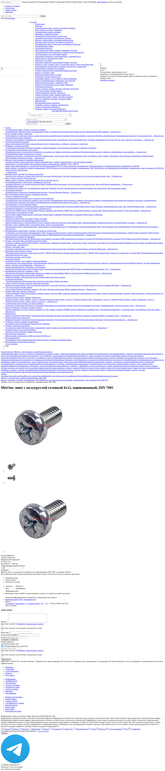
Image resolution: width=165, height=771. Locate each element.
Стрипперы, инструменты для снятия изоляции (105, 243)
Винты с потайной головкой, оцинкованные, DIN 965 (32, 168)
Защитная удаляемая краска (41, 249)
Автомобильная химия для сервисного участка (53, 38)
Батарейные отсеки (12, 324)
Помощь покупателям (13, 697)
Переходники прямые (13, 215)
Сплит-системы (11, 344)
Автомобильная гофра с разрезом (44, 132)
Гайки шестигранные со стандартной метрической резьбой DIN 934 (37, 166)
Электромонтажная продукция (17, 142)
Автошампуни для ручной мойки (69, 140)
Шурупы (51, 376)
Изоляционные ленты (13, 227)
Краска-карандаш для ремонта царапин (68, 249)
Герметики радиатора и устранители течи (21, 156)
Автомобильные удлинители (16, 192)
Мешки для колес (128, 223)
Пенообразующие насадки (91, 152)
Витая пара (9, 269)
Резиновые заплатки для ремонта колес (60, 316)
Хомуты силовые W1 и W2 (38, 310)
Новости (8, 673)
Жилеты (66, 192)
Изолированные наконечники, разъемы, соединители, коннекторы (60, 66)
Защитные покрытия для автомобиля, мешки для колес (56, 62)
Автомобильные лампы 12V (16, 188)
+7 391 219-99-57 (32, 121)
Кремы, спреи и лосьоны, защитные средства (22, 180)
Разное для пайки (26, 219)
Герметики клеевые (65, 306)
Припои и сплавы (12, 219)
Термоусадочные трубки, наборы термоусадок (52, 95)
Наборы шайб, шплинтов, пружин (52, 277)
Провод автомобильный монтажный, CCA (92, 269)
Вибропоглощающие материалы (17, 320)
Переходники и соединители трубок (49, 58)
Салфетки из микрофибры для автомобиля (118, 152)
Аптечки (51, 192)
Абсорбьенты (10, 273)
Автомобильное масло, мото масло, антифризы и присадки (57, 44)
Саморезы (33, 376)
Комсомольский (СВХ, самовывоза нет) (20, 599)
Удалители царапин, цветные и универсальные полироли (107, 263)
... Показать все (115, 132)
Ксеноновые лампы (118, 188)
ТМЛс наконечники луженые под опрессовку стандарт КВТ (117, 253)
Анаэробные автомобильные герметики (55, 136)
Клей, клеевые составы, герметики (48, 30)
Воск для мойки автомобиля (94, 140)
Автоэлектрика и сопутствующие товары (51, 54)
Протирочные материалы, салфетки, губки (51, 83)
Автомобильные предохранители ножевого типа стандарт (27, 200)
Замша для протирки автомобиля (68, 152)
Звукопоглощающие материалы (43, 320)
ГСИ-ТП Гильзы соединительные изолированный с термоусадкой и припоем (117, 233)
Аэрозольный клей (144, 136)
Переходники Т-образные (72, 215)
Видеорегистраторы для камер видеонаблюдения (52, 340)
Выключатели (36, 324)
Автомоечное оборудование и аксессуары (51, 36)
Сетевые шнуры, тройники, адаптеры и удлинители (68, 144)
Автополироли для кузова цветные (18, 263)
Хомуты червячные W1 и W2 (16, 310)
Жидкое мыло (57, 176)
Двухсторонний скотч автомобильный (116, 227)
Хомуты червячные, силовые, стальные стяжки (53, 99)
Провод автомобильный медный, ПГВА (60, 269)
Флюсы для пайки (40, 219)
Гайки (7, 166)
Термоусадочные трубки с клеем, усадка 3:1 (56, 299)
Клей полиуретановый (82, 306)
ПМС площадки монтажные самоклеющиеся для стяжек (79, 293)
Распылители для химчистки (44, 152)
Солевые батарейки (48, 148)
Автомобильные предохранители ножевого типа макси (57, 202)
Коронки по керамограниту (15, 285)
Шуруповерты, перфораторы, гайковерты (44, 243)
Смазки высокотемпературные (83, 328)
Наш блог (9, 691)
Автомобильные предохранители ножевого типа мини (122, 200)
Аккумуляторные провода (15, 206)
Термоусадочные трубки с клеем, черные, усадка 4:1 (25, 301)
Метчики (115, 285)
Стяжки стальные (56, 310)
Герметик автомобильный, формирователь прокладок (116, 136)
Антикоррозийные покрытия (44, 263)
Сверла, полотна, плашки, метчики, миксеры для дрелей (56, 89)
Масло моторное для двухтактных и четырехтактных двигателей (79, 184)
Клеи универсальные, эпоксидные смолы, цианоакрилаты (60, 156)
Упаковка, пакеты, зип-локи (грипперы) (50, 109)
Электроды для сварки (45, 281)
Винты (8, 168)
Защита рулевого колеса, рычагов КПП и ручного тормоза (27, 223)
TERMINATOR (11, 681)
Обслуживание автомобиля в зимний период (136, 156)
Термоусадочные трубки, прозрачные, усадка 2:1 (92, 299)
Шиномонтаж (40, 101)
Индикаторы (25, 324)
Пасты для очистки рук (49, 180)
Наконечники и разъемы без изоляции (49, 68)
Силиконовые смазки (42, 328)
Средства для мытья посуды (73, 176)
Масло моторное (47, 184)
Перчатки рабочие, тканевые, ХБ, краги (31, 289)
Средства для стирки (43, 176)
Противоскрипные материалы (66, 320)
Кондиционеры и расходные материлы (20, 342)
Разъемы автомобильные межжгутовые (80, 206)
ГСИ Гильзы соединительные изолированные (23, 233)
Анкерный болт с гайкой (49, 162)
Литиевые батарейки (33, 148)
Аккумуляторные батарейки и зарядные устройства (76, 148)
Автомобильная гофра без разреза (18, 132)
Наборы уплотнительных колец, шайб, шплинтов (54, 85)
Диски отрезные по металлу (112, 211)
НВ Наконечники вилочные (16, 239)
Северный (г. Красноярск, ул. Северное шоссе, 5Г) (24, 603)
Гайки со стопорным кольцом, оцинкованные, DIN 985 (118, 166)
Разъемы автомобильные (55, 206)
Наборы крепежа (90, 376)
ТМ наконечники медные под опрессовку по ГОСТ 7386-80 (28, 253)
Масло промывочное (112, 184)
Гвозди (8, 170)
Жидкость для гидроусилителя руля (27, 184)
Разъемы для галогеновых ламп (99, 188)
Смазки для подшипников (61, 328)
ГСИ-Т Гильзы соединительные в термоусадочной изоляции (64, 233)
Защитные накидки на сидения (109, 223)
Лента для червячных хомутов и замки (145, 310)
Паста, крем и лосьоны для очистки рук (20, 178)
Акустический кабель (36, 269)
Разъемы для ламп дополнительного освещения (68, 188)
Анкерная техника (12, 162)
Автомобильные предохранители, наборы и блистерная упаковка (76, 200)
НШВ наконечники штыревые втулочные (76, 239)
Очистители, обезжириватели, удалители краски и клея (112, 306)
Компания (9, 667)
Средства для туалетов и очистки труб (20, 176)
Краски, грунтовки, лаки (44, 73)
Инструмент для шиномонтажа (33, 316)
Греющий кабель (20, 269)
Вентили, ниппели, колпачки (87, 316)
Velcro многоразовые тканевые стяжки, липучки (38, 293)
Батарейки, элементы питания (46, 34)
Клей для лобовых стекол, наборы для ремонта (101, 156)
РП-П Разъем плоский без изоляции (134, 239)
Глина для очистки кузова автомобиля (70, 263)
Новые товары (10, 699)
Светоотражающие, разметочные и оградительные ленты (44, 227)
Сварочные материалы (44, 87)
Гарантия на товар (12, 687)
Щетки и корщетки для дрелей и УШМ (54, 211)
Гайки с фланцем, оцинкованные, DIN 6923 (80, 166)
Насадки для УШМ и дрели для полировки (21, 211)
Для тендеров (10, 683)
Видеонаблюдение (12, 338)
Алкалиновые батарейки (14, 148)
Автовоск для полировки (15, 140)
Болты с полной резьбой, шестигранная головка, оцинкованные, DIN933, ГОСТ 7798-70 (45, 164)
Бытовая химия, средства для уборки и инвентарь (54, 42)
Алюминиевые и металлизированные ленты (84, 227)
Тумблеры (46, 324)
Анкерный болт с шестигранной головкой (76, 162)
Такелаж (81, 376)
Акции (8, 128)
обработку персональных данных (30, 624)
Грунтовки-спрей (12, 249)
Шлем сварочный (29, 281)
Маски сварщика (71, 289)
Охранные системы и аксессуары (48, 77)
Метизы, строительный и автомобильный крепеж (54, 40)
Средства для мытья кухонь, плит (97, 176)
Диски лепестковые (131, 211)
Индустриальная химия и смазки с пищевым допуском (56, 50)
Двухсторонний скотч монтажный (144, 227)
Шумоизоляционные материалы (47, 103)
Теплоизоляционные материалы (91, 320)
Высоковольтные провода (36, 206)
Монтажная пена (50, 306)
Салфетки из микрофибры (54, 273)
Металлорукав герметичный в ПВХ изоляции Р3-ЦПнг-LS (28, 336)
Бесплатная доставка (13, 711)
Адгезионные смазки (13, 328)
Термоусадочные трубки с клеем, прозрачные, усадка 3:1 (132, 299)
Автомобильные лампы (44, 46)
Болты (7, 164)
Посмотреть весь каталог (65, 111)
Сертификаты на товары (14, 703)
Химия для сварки (61, 281)
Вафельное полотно (92, 273)
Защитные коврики (89, 223)
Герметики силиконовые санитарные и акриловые (24, 306)
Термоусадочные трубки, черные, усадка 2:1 (22, 299)
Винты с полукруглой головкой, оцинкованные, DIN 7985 (75, 168)
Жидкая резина (25, 249)
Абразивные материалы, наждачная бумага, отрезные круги (58, 56)
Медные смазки (28, 328)
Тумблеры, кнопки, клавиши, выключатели (51, 105)
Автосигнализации (12, 259)
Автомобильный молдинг (38, 192)
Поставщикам (10, 693)
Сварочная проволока (13, 281)
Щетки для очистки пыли (74, 273)
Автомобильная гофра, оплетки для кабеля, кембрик (55, 28)
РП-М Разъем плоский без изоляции (107, 239)
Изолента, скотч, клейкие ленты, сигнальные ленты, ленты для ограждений (64, 64)
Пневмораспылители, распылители (19, 152)
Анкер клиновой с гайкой (30, 162)
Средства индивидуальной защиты (48, 91)
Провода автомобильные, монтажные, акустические (55, 81)
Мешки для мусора (34, 332)
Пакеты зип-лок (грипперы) (16, 332)
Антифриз (9, 184)
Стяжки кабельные (12, 293)
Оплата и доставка (12, 685)
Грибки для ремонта (13, 316)
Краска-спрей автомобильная (94, 249)
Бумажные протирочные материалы (30, 273)
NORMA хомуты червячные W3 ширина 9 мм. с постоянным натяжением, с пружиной (96, 310)
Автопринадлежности (43, 48)
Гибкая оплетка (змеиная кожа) (85, 132)
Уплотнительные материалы (114, 320)
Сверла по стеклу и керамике (100, 285)
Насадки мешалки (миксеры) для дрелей (42, 285)
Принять (4, 733)
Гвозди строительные (19, 170)
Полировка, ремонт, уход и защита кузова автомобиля (56, 79)
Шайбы (45, 376)
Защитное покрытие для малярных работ (66, 223)
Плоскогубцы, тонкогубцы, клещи (73, 243)
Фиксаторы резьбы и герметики (83, 136)
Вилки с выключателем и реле (36, 144)
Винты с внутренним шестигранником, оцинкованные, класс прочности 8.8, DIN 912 (131, 168)
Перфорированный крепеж (107, 376)
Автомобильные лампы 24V (38, 188)
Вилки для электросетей (14, 144)
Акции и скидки (11, 689)
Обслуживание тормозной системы (19, 158)
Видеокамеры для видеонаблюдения (19, 340)
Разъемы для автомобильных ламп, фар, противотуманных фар (120, 206)
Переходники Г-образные (52, 215)
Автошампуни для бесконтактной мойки (40, 140)
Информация (10, 679)
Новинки (38, 26)
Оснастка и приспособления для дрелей (73, 285)
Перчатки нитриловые (56, 289)
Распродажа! (40, 24)
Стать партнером (11, 671)
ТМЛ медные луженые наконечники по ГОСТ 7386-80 (73, 253)
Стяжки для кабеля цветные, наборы (115, 293)
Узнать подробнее (43, 731)
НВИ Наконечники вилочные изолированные (66, 235)
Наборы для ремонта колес (109, 316)
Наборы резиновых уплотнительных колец (21, 277)
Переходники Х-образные (92, 215)
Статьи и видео (11, 701)
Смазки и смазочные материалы (47, 107)
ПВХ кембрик (103, 132)
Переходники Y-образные (32, 215)
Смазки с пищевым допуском (16, 196)
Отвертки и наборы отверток (16, 243)
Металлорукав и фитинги (15, 334)
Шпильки (74, 376)
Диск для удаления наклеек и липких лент (85, 211)
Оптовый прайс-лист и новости (15, 646)
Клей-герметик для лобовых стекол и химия (22, 136)
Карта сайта (9, 709)
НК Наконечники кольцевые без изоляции (43, 239)
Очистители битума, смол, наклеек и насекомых (123, 140)
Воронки (58, 192)
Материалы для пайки (43, 60)
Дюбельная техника (62, 376)
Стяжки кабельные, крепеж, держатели (50, 93)
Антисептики (10, 289)
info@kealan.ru (102, 2)
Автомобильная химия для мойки (48, 32)
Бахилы (81, 289)
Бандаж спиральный (65, 132)
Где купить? (10, 675)
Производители (11, 705)
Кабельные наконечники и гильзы (48, 75)
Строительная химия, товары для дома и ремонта (54, 97)
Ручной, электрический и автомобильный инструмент (56, 71)
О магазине (9, 669)
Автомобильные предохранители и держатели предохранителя (59, 52)
